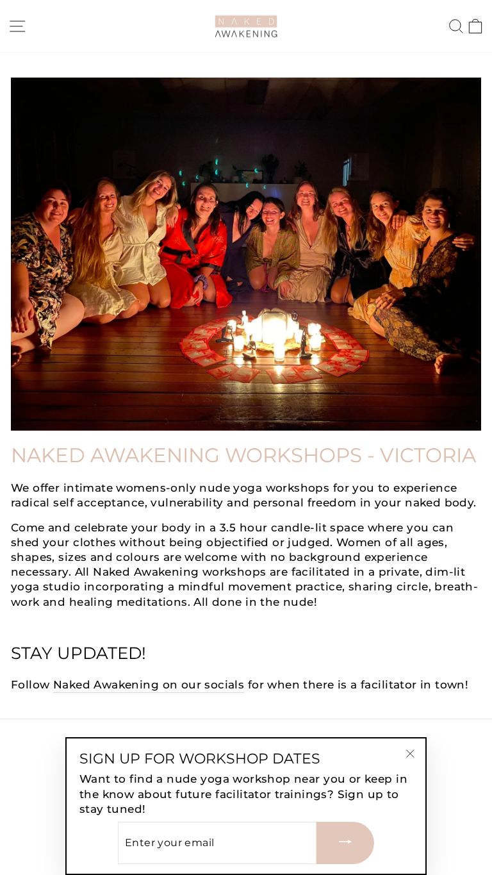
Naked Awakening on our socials (148, 684)
